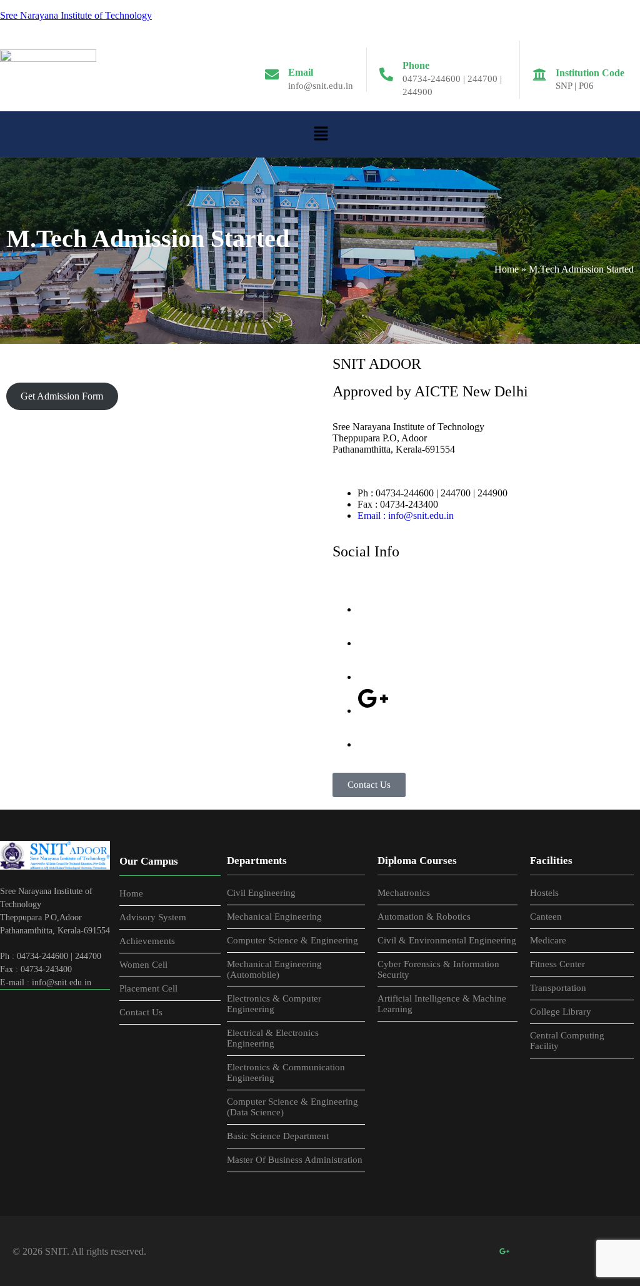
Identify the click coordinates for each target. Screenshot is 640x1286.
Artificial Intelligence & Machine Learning (442, 1003)
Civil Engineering (261, 893)
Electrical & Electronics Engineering (273, 1038)
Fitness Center (557, 964)
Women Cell (143, 965)
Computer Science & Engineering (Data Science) (292, 1107)
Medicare (548, 940)
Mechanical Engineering (274, 917)
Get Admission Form (62, 396)
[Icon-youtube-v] (373, 732)
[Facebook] (421, 1251)
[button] (320, 134)
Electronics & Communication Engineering (286, 1072)
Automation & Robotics (424, 917)
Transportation (558, 988)
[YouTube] (531, 1251)
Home (506, 269)
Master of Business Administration (294, 1160)
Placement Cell (148, 988)
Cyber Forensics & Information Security (438, 969)
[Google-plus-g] (373, 698)
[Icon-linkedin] (373, 664)
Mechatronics (404, 893)
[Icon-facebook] (373, 597)
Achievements (147, 941)
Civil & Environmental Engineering (447, 940)
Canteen (546, 917)
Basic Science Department (278, 1136)
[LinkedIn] (477, 1251)
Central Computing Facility (567, 1040)
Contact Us (140, 1012)
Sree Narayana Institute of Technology (76, 15)
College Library (560, 1012)
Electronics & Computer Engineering (274, 1003)
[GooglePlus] (504, 1251)
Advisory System (152, 917)
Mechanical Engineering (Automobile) (274, 969)
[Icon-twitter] (373, 630)
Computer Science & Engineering (292, 940)
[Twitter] (449, 1251)
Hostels (544, 893)
